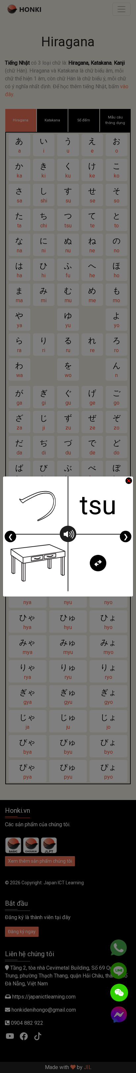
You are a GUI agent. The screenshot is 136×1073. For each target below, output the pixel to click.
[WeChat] (119, 992)
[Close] (128, 480)
